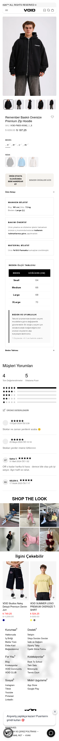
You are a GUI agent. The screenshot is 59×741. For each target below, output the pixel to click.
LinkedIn (9, 699)
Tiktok (8, 688)
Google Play (33, 688)
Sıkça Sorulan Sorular (38, 638)
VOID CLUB (11, 672)
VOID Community (13, 668)
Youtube (9, 692)
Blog (7, 661)
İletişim (31, 634)
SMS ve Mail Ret (13, 735)
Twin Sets (32, 665)
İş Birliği (9, 638)
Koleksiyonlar (11, 665)
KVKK (28, 735)
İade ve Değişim (35, 641)
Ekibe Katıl (10, 645)
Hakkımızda (10, 634)
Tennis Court (33, 672)
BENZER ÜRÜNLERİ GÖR (40, 180)
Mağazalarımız (12, 649)
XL (26, 144)
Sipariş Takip (33, 645)
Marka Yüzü (10, 641)
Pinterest (9, 695)
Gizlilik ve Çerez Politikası (21, 731)
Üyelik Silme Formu (37, 649)
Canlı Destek (51, 733)
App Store (32, 685)
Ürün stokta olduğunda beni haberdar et (15, 180)
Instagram (10, 685)
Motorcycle (33, 668)
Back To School (35, 661)
